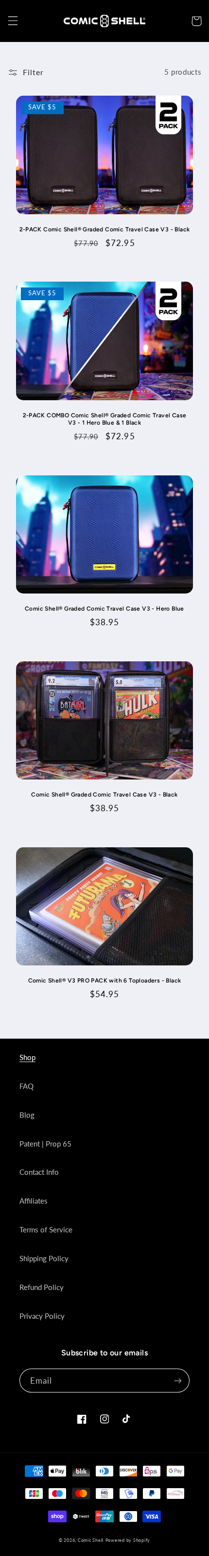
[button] (12, 21)
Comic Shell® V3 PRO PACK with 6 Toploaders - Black (104, 980)
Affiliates (33, 1200)
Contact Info (39, 1171)
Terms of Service (45, 1229)
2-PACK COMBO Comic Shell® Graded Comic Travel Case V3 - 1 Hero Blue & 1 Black (105, 419)
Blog (27, 1114)
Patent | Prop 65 (45, 1143)
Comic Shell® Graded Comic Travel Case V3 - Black (104, 794)
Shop (27, 1057)
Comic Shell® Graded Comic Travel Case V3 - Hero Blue (104, 608)
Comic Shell (91, 1540)
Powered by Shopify (127, 1540)
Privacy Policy (42, 1315)
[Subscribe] (178, 1380)
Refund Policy (41, 1287)
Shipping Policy (44, 1258)
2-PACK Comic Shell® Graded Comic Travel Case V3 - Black (104, 229)
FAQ (26, 1086)
